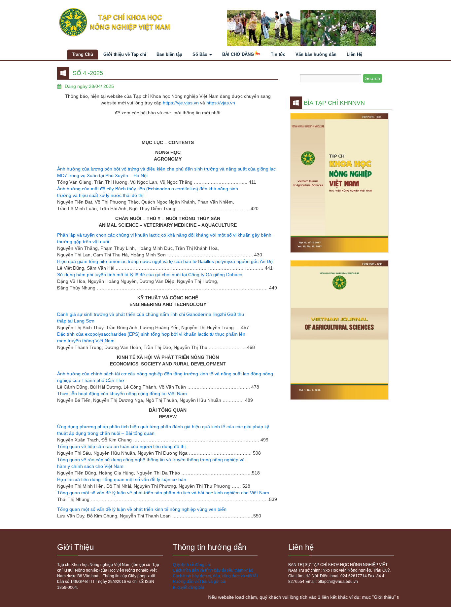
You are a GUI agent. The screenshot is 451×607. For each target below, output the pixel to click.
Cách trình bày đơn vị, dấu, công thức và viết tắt (215, 576)
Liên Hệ (354, 54)
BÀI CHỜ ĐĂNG (238, 54)
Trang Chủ (82, 54)
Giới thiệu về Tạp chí (124, 54)
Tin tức (278, 54)
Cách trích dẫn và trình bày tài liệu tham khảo (213, 570)
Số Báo (200, 54)
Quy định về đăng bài (192, 564)
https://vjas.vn (220, 102)
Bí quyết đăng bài (188, 587)
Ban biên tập (169, 54)
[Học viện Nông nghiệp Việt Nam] (139, 22)
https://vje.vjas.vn (181, 102)
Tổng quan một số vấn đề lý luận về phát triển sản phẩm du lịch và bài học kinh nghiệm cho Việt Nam (163, 492)
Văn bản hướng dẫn (315, 54)
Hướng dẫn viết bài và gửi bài (199, 581)
